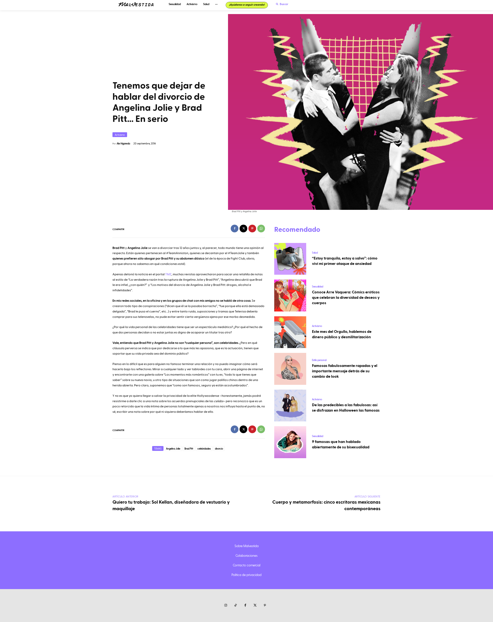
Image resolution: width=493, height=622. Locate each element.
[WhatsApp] (261, 228)
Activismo (120, 134)
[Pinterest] (252, 228)
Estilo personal (319, 360)
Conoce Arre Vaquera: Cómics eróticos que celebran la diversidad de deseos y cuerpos (346, 297)
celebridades (204, 448)
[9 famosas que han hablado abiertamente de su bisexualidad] (290, 442)
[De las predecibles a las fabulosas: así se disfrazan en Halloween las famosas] (290, 406)
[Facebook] (234, 228)
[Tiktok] (236, 605)
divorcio (219, 448)
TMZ (168, 274)
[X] (243, 228)
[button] (281, 4)
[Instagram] (226, 605)
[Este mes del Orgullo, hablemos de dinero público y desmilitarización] (290, 332)
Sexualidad (317, 286)
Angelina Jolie (173, 448)
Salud (315, 252)
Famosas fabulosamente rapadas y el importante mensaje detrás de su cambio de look (344, 371)
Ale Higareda (123, 143)
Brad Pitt (188, 448)
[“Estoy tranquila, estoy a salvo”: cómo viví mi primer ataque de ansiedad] (290, 259)
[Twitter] (255, 605)
